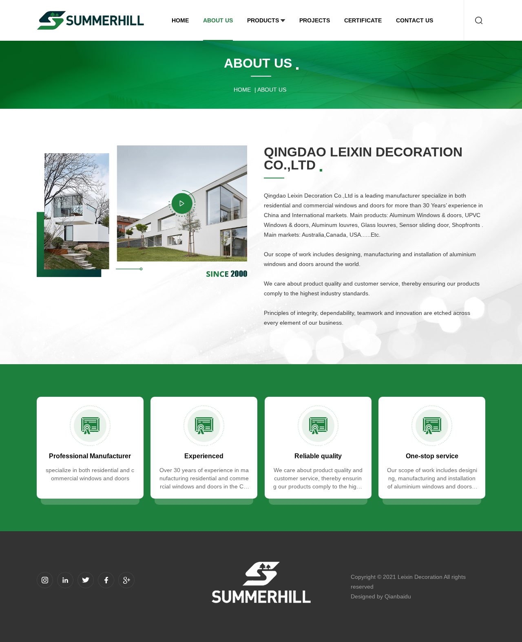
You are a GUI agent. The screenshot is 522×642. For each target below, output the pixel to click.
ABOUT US (271, 89)
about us (218, 20)
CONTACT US (414, 20)
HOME (180, 20)
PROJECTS (314, 20)
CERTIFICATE (363, 20)
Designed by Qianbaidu (381, 596)
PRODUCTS (263, 20)
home (242, 89)
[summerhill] (90, 20)
